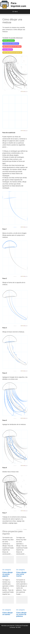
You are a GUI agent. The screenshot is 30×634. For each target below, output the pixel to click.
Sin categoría (6, 569)
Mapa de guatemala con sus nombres (12, 46)
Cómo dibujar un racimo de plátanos (21, 614)
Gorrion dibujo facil (7, 49)
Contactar (12, 627)
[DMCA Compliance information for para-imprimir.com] (15, 631)
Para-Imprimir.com (18, 4)
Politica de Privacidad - (22, 625)
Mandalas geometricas (8, 40)
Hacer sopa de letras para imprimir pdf (12, 52)
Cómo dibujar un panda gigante (7, 574)
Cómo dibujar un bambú (7, 613)
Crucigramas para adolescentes (10, 43)
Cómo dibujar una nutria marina (21, 574)
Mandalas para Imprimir (8, 625)
